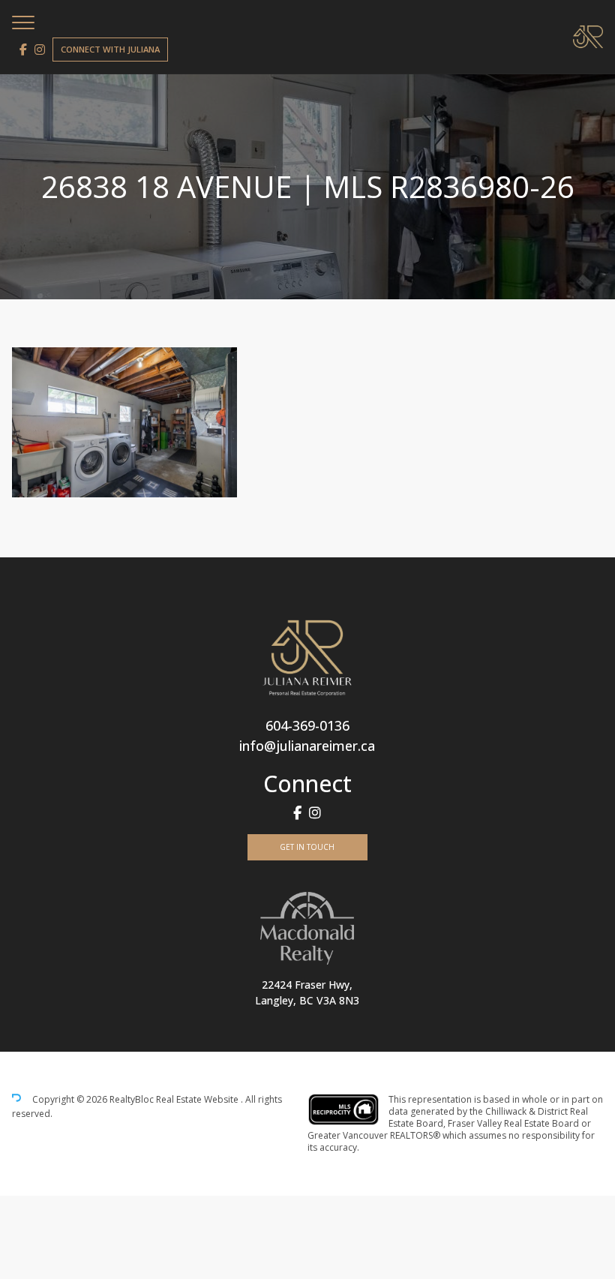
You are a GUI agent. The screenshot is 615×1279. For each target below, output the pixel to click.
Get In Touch (307, 847)
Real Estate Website (198, 1100)
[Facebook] (23, 49)
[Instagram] (39, 49)
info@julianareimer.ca (307, 746)
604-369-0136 (308, 725)
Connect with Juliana (110, 49)
